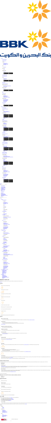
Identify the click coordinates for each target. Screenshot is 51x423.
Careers (2, 196)
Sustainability (2, 188)
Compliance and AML (4, 271)
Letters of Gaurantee (5, 136)
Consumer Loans (5, 78)
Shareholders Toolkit (3, 189)
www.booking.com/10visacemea (9, 339)
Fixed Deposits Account (6, 63)
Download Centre (4, 410)
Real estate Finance (5, 127)
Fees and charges (4, 177)
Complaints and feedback (6, 170)
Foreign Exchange (5, 249)
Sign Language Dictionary (4, 412)
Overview (4, 159)
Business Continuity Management (4, 195)
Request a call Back (5, 117)
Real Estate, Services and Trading (7, 156)
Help (2, 220)
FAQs (4, 178)
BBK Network (3, 277)
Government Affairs (5, 253)
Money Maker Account (6, 203)
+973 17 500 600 (10, 397)
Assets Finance (5, 242)
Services (4, 257)
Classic (4, 69)
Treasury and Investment (4, 247)
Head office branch (5, 86)
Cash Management (4, 230)
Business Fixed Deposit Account (7, 233)
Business (2, 106)
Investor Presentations (3, 187)
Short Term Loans (5, 239)
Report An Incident (5, 175)
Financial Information (4, 272)
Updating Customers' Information (7, 224)
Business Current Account (6, 111)
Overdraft (4, 238)
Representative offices (6, 161)
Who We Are (2, 274)
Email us (4, 118)
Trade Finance (3, 243)
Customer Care (5, 95)
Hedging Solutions (5, 146)
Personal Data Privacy (6, 100)
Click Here (12, 398)
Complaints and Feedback (4, 411)
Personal (2, 58)
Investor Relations (3, 269)
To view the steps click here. (5, 333)
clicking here (10, 358)
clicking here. (11, 357)
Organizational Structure (3, 194)
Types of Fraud (5, 101)
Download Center (5, 96)
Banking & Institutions (4, 251)
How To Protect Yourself (6, 174)
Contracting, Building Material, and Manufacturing (8, 254)
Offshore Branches (5, 258)
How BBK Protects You (6, 99)
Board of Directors (3, 193)
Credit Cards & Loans (4, 211)
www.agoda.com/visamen (26, 344)
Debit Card (5, 88)
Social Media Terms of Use (4, 415)
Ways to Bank (3, 214)
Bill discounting (5, 123)
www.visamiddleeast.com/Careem (27, 351)
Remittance (5, 71)
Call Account (5, 64)
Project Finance (5, 126)
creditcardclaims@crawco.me (4, 366)
